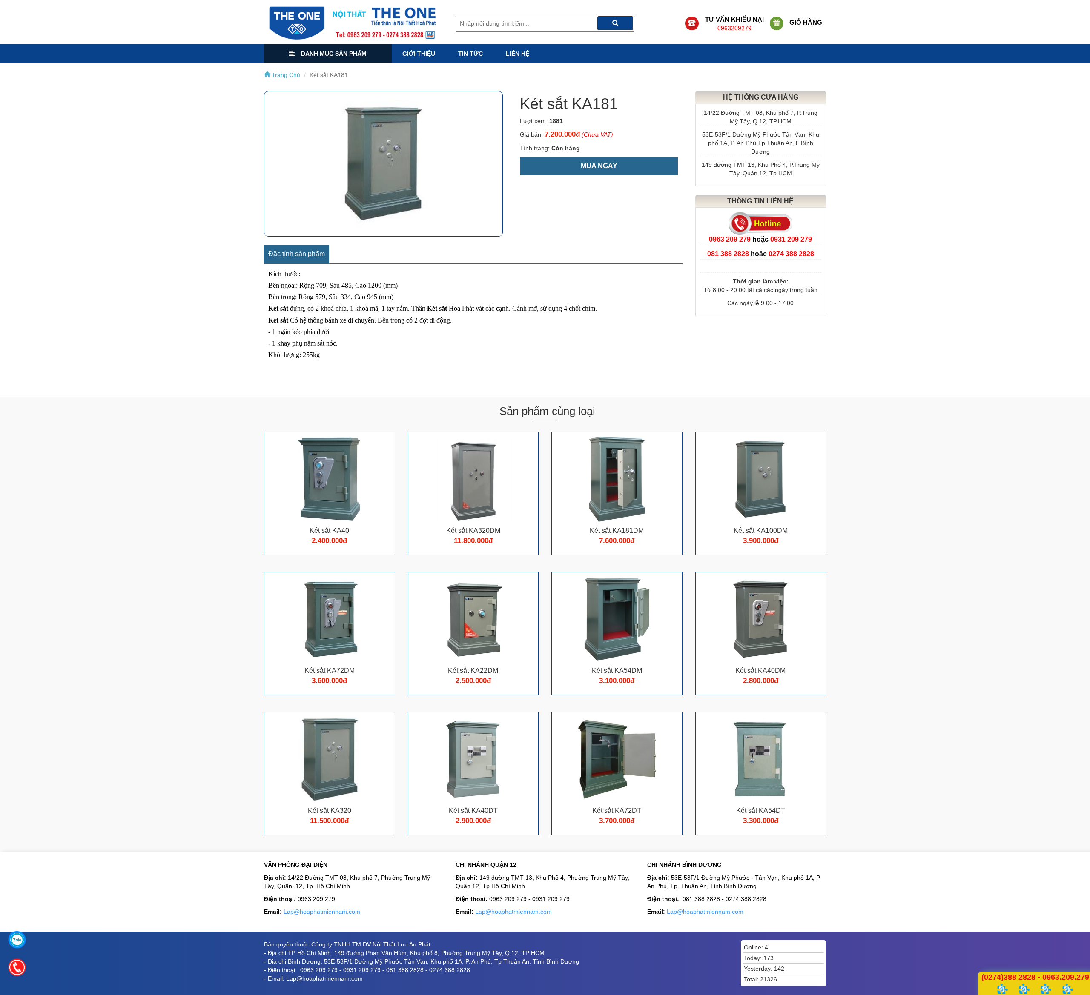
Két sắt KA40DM (760, 670)
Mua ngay (599, 165)
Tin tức (470, 53)
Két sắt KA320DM (473, 530)
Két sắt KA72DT (616, 810)
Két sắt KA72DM (329, 670)
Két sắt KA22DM (473, 670)
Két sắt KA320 (329, 810)
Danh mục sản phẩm (333, 53)
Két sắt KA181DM (617, 530)
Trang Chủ (285, 74)
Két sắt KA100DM (761, 530)
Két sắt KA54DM (617, 670)
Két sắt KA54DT (760, 810)
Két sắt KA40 (329, 530)
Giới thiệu (418, 53)
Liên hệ (517, 53)
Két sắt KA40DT (473, 810)
